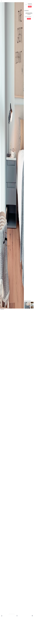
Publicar (29, 18)
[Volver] (1, 1)
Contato (30, 6)
